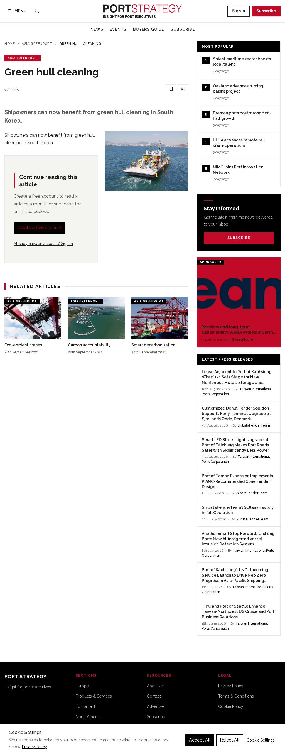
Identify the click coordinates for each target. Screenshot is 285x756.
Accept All (199, 740)
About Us (155, 686)
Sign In (238, 11)
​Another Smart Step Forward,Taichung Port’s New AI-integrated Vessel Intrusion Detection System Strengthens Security (238, 539)
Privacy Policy (230, 686)
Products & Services (94, 696)
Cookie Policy (230, 706)
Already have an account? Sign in (43, 243)
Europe (82, 686)
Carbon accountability (89, 345)
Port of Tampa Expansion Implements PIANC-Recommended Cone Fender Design (237, 481)
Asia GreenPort (37, 44)
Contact (154, 696)
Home (9, 44)
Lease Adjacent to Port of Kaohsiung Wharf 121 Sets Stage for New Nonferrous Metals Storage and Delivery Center (237, 377)
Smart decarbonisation (153, 345)
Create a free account (39, 227)
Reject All (229, 740)
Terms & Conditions (236, 696)
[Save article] (171, 89)
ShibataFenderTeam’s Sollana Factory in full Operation (238, 510)
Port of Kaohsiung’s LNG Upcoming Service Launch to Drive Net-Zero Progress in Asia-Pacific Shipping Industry (235, 575)
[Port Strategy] (142, 11)
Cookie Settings (261, 740)
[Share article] (183, 89)
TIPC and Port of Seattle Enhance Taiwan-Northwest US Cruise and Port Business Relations (238, 611)
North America (89, 717)
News (96, 29)
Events (118, 29)
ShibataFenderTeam (253, 425)
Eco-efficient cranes (23, 345)
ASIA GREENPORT (22, 58)
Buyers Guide (148, 29)
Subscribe (266, 11)
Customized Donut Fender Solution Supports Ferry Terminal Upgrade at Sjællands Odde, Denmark (236, 413)
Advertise (155, 706)
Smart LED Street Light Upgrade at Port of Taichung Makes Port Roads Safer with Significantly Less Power (235, 445)
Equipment (85, 706)
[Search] (37, 11)
